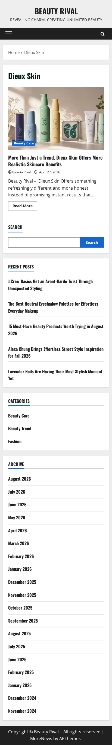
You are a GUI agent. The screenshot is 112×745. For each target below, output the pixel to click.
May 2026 (16, 517)
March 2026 (18, 543)
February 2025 (21, 672)
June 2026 (17, 504)
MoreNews (41, 738)
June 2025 (17, 659)
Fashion (14, 441)
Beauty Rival (56, 11)
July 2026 (16, 491)
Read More (25, 206)
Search (15, 227)
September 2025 (23, 620)
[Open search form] (103, 34)
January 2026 (20, 569)
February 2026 (21, 556)
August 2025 (19, 633)
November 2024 (22, 711)
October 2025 (20, 607)
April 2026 (17, 530)
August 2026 (19, 478)
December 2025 (22, 582)
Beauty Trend (19, 428)
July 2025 (16, 646)
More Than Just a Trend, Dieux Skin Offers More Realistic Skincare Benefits (56, 118)
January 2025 (20, 685)
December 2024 (22, 698)
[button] (8, 34)
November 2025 (22, 595)
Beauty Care (24, 143)
